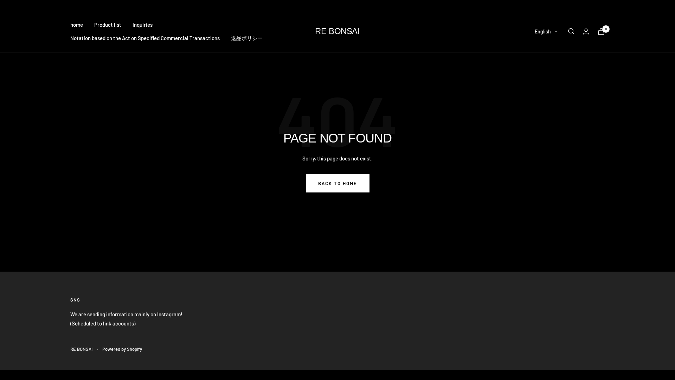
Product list (107, 24)
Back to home (337, 183)
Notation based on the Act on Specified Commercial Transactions (145, 38)
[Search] (571, 31)
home (76, 24)
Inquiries (143, 24)
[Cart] (601, 31)
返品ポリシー (247, 38)
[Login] (586, 31)
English (543, 31)
